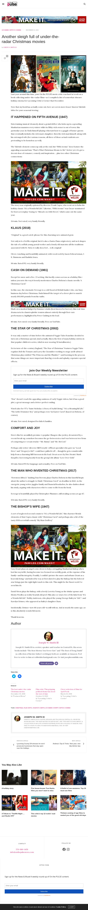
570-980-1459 (22, 849)
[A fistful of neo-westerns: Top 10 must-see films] (73, 777)
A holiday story (8, 788)
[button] (48, 73)
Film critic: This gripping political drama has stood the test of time (45, 691)
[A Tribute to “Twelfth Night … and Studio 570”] (15, 802)
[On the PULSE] (12, 4)
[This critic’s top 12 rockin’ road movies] (44, 802)
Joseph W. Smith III (9, 47)
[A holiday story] (15, 777)
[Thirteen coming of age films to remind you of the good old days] (73, 802)
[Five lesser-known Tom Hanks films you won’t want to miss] (44, 777)
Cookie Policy (61, 907)
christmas (19, 708)
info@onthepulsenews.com (22, 852)
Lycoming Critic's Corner (11, 30)
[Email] (56, 663)
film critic (28, 708)
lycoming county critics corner (57, 708)
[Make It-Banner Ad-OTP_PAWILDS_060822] (44, 19)
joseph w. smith (39, 708)
